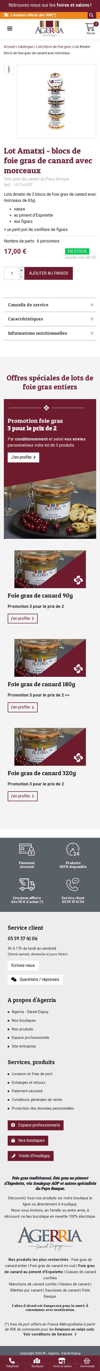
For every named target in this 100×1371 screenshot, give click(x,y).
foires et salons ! (74, 5)
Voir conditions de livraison (47, 1334)
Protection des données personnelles (43, 1108)
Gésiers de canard (74, 1284)
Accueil (9, 47)
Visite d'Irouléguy (33, 1155)
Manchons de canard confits (33, 1284)
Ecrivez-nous (23, 965)
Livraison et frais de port (32, 1074)
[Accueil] (49, 29)
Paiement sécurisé (27, 1091)
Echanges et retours (28, 1082)
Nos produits (22, 1029)
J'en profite (21, 457)
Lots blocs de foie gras (53, 47)
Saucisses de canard (62, 1290)
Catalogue (25, 47)
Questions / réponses (38, 979)
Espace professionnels (30, 1038)
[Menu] (9, 29)
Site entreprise (24, 1046)
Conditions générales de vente (37, 1100)
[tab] (50, 305)
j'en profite (20, 618)
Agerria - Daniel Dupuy (30, 1012)
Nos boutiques (24, 1020)
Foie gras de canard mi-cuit (52, 1266)
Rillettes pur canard (26, 1290)
